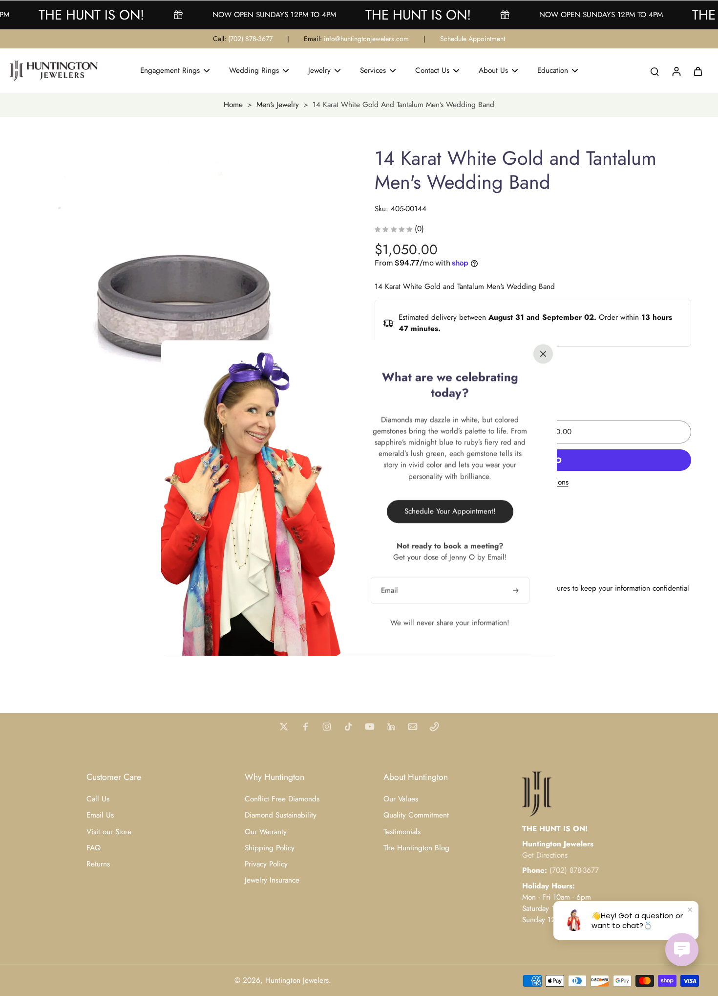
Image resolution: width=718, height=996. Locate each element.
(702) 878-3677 (250, 39)
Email (389, 590)
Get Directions (545, 855)
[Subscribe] (517, 590)
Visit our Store (108, 832)
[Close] (543, 353)
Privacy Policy (266, 864)
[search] (654, 71)
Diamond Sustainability (281, 815)
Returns (98, 864)
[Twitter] (284, 726)
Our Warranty (266, 832)
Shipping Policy (270, 848)
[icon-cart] (697, 71)
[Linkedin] (391, 726)
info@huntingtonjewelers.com (366, 39)
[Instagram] (327, 726)
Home (233, 104)
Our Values (400, 799)
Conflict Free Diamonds (282, 799)
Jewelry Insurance (272, 880)
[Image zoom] (180, 309)
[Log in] (676, 71)
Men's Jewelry (277, 104)
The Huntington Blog (416, 848)
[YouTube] (369, 726)
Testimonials (402, 832)
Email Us (100, 815)
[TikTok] (348, 726)
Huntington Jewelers (297, 980)
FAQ (93, 848)
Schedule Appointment (472, 39)
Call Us (97, 799)
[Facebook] (305, 726)
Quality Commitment (416, 815)
